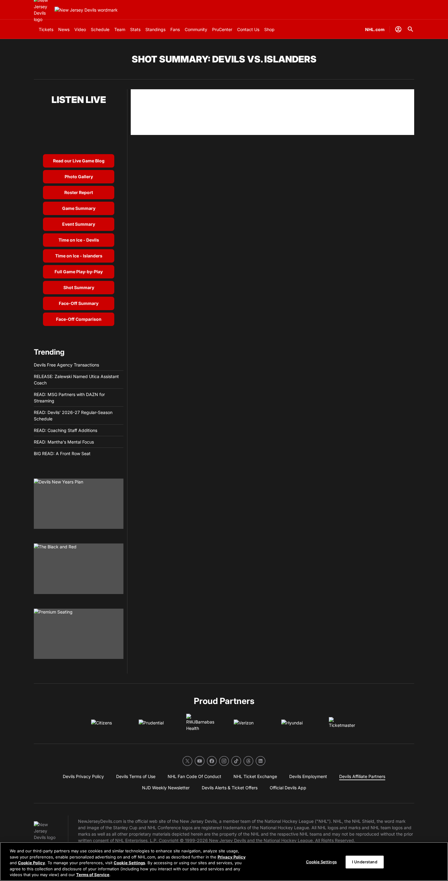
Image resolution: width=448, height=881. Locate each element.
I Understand (364, 861)
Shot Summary (78, 287)
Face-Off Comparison (78, 319)
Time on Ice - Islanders (78, 255)
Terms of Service (92, 874)
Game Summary (78, 208)
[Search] (410, 29)
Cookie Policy (31, 862)
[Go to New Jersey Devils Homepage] (86, 10)
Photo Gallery (79, 176)
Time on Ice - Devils (79, 239)
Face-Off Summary (78, 303)
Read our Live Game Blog (79, 160)
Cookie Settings (129, 862)
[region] (224, 861)
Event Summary (78, 224)
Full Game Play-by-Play (79, 271)
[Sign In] (398, 29)
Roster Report (78, 192)
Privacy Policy (232, 856)
